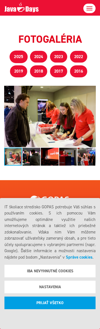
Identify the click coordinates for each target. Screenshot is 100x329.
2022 (78, 56)
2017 (58, 71)
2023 (58, 56)
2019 (18, 71)
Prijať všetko (50, 303)
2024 (38, 56)
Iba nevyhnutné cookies (50, 271)
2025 (18, 56)
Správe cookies (79, 257)
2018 (38, 71)
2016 (78, 71)
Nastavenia (50, 287)
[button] (90, 116)
